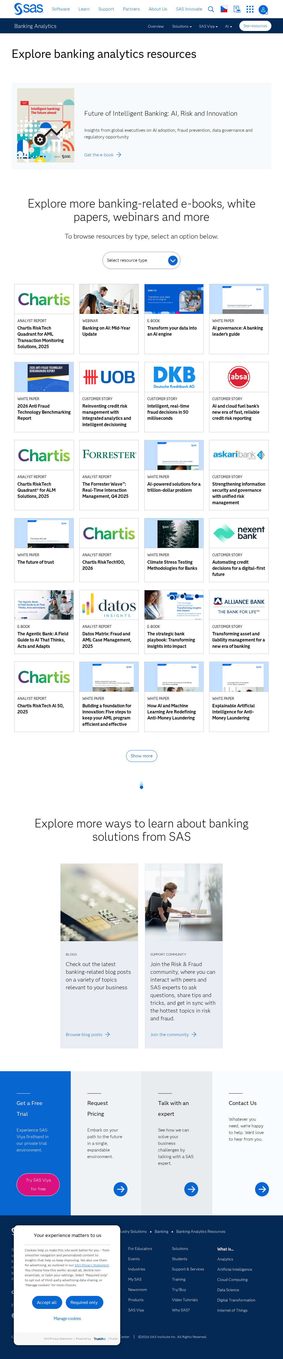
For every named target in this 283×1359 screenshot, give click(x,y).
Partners (131, 9)
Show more (142, 756)
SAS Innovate (189, 9)
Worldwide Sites (224, 9)
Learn (84, 9)
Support (106, 9)
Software (61, 9)
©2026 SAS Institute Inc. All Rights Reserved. (172, 1337)
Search (211, 9)
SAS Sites (250, 9)
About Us (158, 9)
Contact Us (237, 9)
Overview (156, 26)
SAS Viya (206, 26)
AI (227, 26)
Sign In (263, 10)
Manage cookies (67, 1318)
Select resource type (127, 260)
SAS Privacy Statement (92, 1265)
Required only (84, 1302)
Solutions (180, 26)
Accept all (47, 1302)
